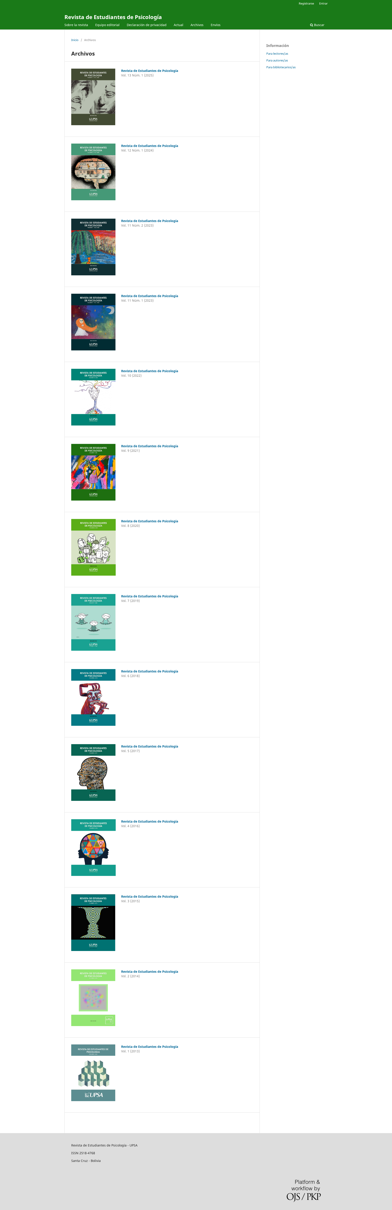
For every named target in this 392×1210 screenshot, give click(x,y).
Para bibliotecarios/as (281, 67)
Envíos (215, 25)
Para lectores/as (277, 53)
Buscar (318, 25)
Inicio (74, 40)
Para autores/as (277, 60)
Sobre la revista (76, 25)
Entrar (323, 3)
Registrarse (306, 3)
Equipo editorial (107, 25)
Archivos (197, 25)
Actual (178, 25)
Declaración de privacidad (147, 25)
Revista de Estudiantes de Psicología (113, 17)
